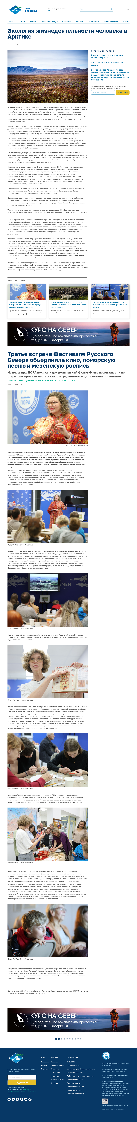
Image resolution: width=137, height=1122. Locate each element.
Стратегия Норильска (75, 1079)
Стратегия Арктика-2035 (76, 1086)
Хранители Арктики (74, 1090)
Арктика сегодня (57, 1065)
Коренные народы (50, 22)
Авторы (44, 1065)
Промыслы (63, 381)
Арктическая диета (74, 1083)
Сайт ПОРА (71, 1062)
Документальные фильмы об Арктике (41, 381)
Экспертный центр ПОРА (115, 1081)
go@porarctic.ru (107, 1077)
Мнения (126, 22)
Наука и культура (57, 1079)
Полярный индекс (73, 1065)
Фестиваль (11, 381)
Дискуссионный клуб (75, 1072)
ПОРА (21, 381)
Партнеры (45, 1069)
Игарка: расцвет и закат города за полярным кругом (107, 56)
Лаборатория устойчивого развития (80, 1076)
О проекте (45, 1062)
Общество (66, 22)
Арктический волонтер (75, 1093)
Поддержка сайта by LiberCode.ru (113, 1109)
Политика (80, 22)
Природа (33, 22)
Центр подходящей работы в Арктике (81, 1069)
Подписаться (123, 92)
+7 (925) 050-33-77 (120, 1071)
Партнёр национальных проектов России (115, 1105)
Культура (11, 22)
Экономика (94, 22)
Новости (54, 1062)
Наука (22, 22)
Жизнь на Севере (111, 22)
